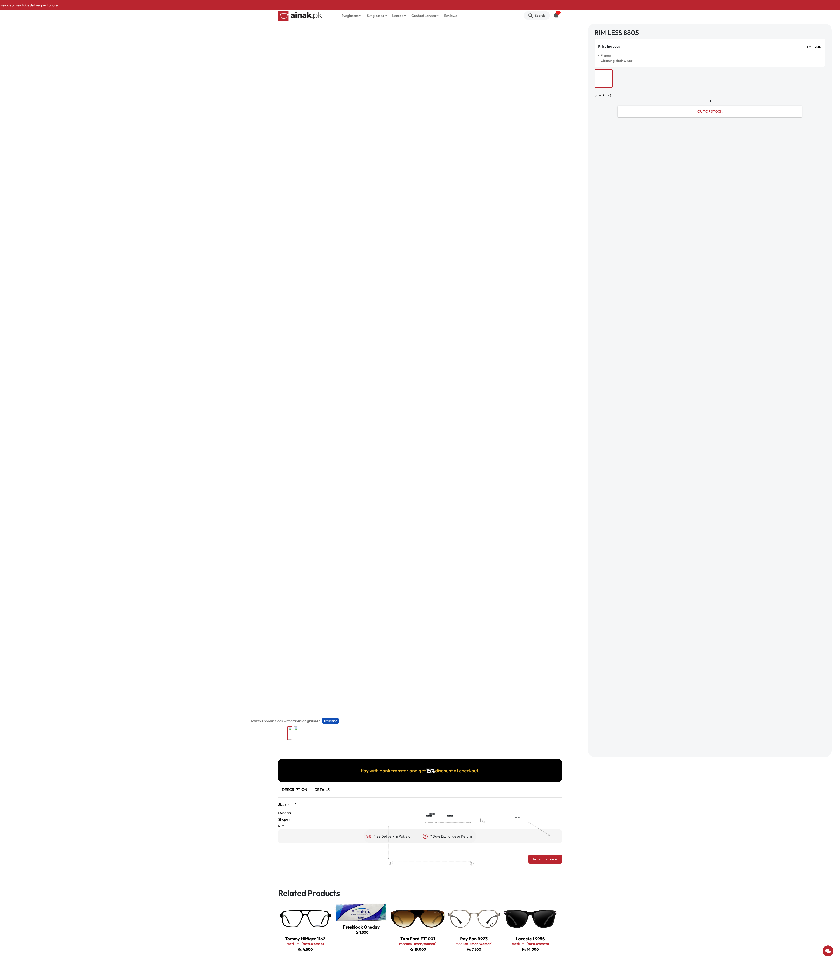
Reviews (450, 15)
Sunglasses (376, 15)
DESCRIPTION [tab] (294, 789)
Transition (330, 721)
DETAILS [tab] (322, 789)
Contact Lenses (423, 15)
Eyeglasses (350, 15)
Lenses (398, 15)
